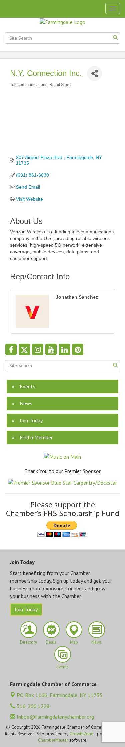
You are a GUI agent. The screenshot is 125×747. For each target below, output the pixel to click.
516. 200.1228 (32, 706)
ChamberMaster (53, 740)
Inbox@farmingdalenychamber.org (54, 716)
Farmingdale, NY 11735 (60, 695)
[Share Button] (94, 73)
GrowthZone (81, 734)
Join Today (26, 609)
